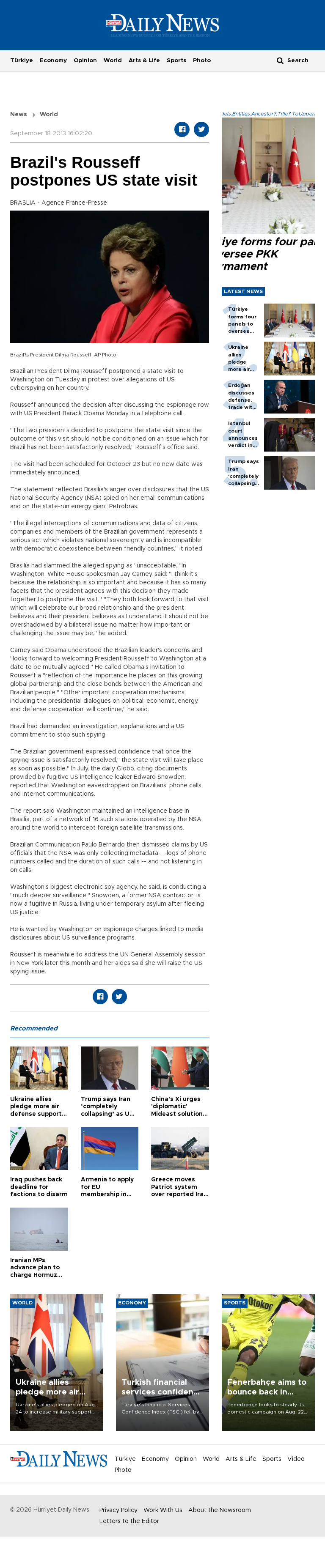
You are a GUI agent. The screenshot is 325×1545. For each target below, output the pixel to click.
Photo (202, 60)
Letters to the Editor (129, 1521)
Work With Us (162, 1510)
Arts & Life (144, 60)
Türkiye (21, 60)
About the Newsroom (219, 1510)
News (18, 115)
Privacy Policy (118, 1510)
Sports (176, 60)
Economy (53, 60)
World (113, 60)
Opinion (85, 60)
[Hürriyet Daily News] (163, 25)
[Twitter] (201, 129)
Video (296, 1459)
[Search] (280, 60)
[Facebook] (182, 129)
